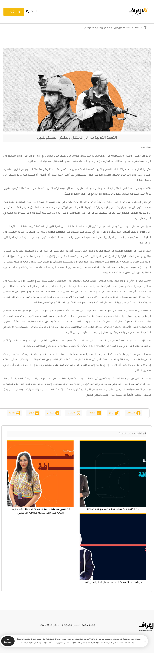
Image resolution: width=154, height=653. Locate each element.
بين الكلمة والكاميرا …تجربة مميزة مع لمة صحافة (112, 509)
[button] (133, 413)
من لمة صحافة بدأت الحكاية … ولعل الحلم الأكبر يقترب (113, 582)
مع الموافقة (8, 640)
